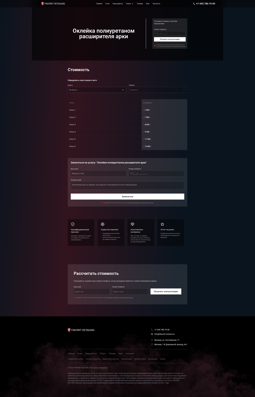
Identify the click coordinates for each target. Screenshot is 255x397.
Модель (132, 85)
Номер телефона (160, 29)
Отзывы (112, 353)
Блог (121, 353)
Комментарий (76, 180)
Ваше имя (75, 169)
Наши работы (91, 353)
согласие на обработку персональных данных (172, 46)
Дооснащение (152, 359)
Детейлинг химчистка (93, 359)
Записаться (127, 196)
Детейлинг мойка (140, 359)
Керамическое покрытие (110, 359)
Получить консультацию (170, 39)
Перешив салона (126, 359)
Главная (71, 353)
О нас (80, 353)
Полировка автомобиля (75, 359)
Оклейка (162, 359)
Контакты (130, 353)
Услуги (103, 353)
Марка (70, 85)
